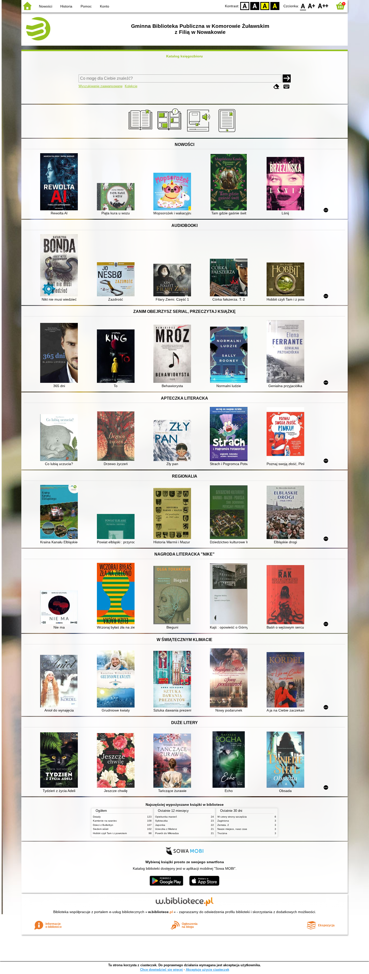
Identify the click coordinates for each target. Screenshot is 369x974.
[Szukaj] (287, 78)
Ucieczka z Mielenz (166, 829)
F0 (303, 6)
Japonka (160, 825)
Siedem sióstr (100, 829)
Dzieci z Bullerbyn (103, 825)
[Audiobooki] (199, 132)
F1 (311, 6)
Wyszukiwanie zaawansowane (100, 86)
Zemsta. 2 (223, 825)
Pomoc (86, 6)
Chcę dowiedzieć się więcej (161, 969)
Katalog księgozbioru (184, 56)
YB (265, 6)
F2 (323, 6)
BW (255, 6)
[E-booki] (227, 132)
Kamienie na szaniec (105, 820)
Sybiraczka (161, 820)
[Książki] (141, 132)
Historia (66, 6)
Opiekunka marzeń (166, 816)
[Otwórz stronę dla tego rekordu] (60, 182)
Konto (104, 6)
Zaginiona (223, 820)
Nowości (45, 6)
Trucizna (222, 833)
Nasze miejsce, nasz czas (232, 829)
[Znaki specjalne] (286, 86)
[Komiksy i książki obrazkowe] (170, 132)
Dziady (97, 816)
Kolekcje (131, 86)
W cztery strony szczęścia (232, 816)
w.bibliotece (160, 912)
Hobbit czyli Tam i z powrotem (110, 833)
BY (275, 6)
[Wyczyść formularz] (276, 86)
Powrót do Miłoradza (167, 833)
